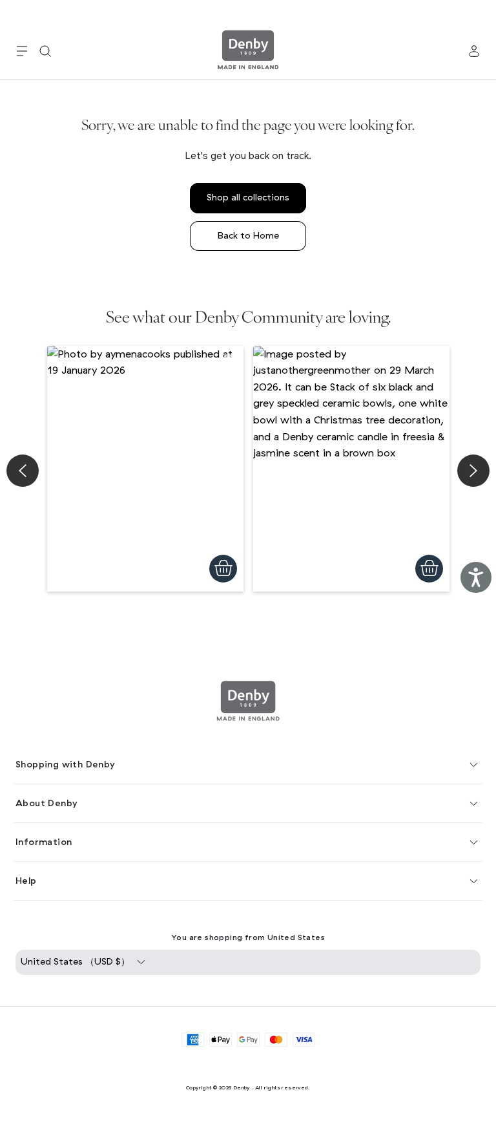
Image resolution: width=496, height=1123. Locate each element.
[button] (22, 51)
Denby (241, 1087)
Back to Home (248, 235)
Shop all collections (248, 197)
